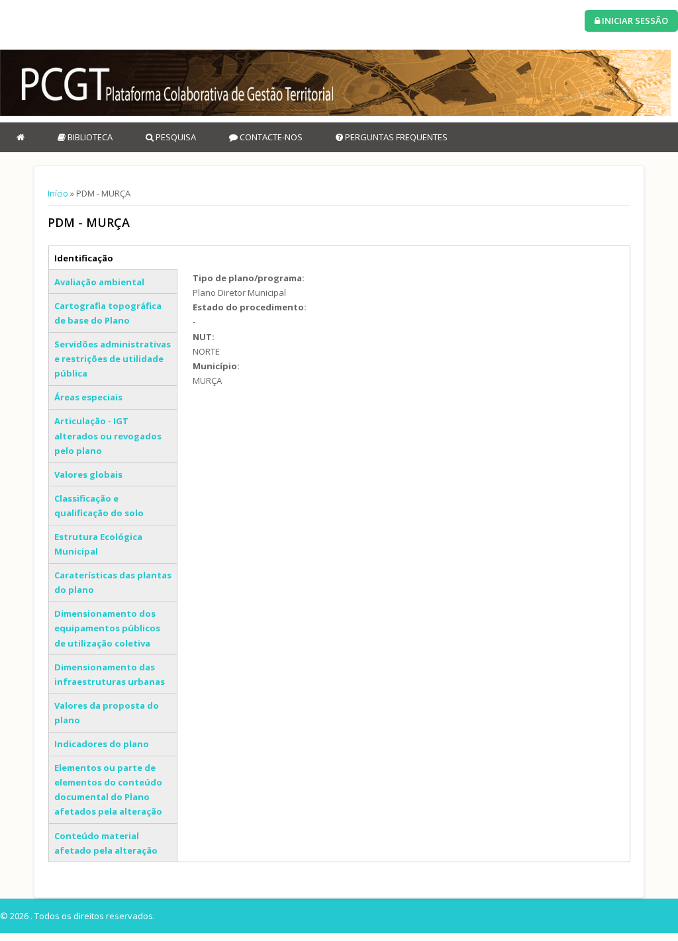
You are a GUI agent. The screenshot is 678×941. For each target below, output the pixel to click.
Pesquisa (175, 137)
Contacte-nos (270, 137)
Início (58, 193)
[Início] (335, 83)
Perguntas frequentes (395, 137)
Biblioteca (89, 137)
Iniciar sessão (634, 20)
